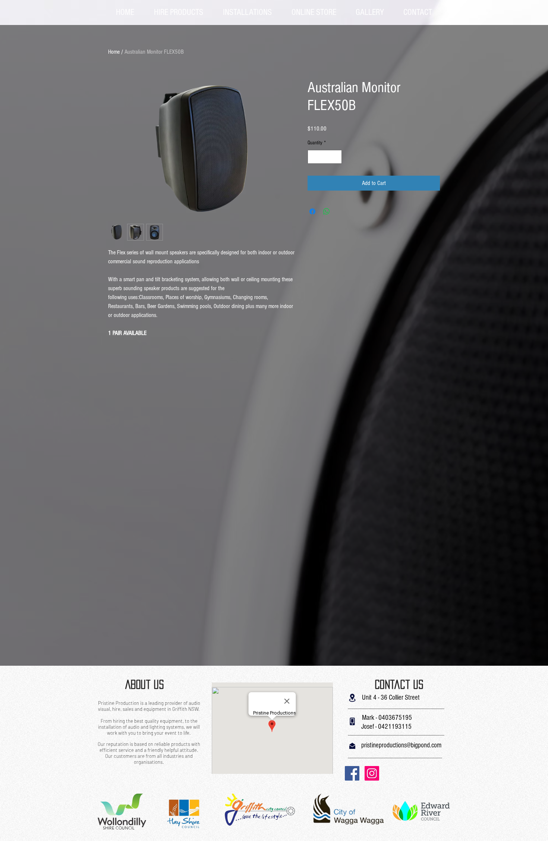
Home (114, 51)
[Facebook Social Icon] (352, 773)
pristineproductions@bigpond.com (401, 745)
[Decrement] (313, 156)
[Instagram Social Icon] (372, 773)
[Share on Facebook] (312, 211)
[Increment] (336, 156)
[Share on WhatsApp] (326, 211)
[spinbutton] (324, 156)
